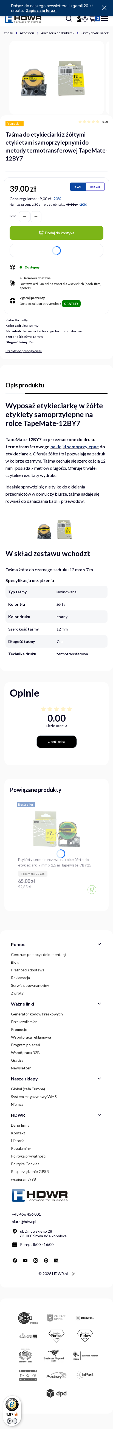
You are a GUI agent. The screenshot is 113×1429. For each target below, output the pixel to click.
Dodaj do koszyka (59, 232)
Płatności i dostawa (27, 970)
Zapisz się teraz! (41, 10)
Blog (15, 962)
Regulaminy (21, 1148)
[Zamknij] (104, 8)
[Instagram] (35, 1260)
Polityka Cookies (25, 1163)
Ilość (13, 216)
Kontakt (18, 1133)
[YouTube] (25, 1260)
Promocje (19, 1029)
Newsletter (21, 1068)
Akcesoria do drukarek (57, 33)
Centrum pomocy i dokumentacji (38, 954)
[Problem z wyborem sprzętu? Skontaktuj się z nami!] (79, 19)
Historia (17, 1140)
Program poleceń (25, 1044)
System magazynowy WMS (34, 1096)
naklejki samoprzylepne (74, 446)
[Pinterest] (46, 1260)
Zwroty (17, 993)
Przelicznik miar (24, 1021)
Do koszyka (91, 889)
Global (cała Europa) (28, 1088)
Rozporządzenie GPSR (30, 1171)
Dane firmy (20, 1125)
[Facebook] (15, 1260)
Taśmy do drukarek (95, 33)
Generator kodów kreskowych (37, 1014)
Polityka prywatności (28, 1156)
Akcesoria (27, 33)
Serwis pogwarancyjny (30, 985)
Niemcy (17, 1104)
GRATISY (71, 303)
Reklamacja (20, 977)
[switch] (12, 1421)
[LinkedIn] (56, 1260)
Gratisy (17, 1060)
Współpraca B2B (25, 1052)
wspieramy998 (23, 1179)
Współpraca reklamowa (31, 1037)
